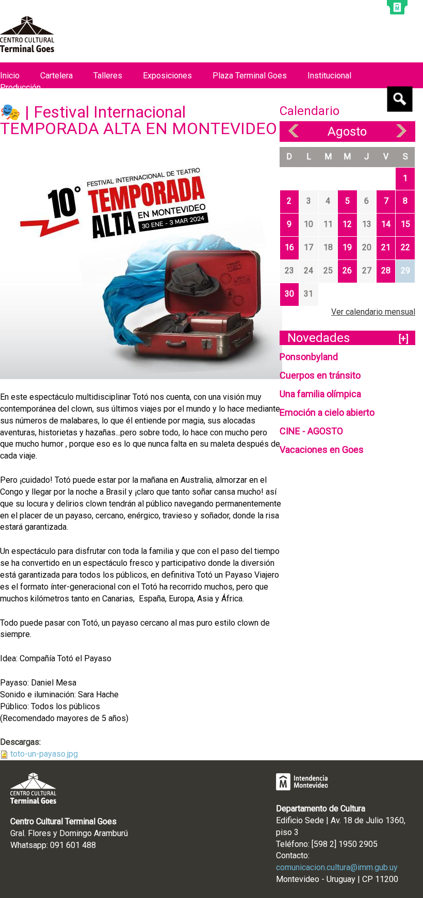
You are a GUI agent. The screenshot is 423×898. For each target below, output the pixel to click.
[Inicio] (27, 34)
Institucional (329, 75)
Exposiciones (167, 75)
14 (386, 224)
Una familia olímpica (320, 393)
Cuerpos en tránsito (320, 375)
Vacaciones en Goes (322, 449)
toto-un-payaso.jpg (44, 754)
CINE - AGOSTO (311, 431)
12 (347, 224)
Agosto (347, 131)
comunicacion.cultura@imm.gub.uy (337, 867)
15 (405, 224)
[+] (404, 338)
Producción (20, 87)
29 (405, 270)
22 (405, 247)
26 (347, 270)
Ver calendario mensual (373, 312)
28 (386, 270)
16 (289, 247)
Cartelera (56, 75)
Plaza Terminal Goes (250, 75)
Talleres (107, 75)
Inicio (10, 75)
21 (386, 247)
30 (289, 294)
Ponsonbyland (309, 356)
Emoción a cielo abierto (327, 412)
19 (347, 247)
